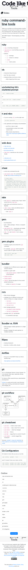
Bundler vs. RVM (5, 511)
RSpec (3, 514)
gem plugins (4, 502)
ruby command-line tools (7, 476)
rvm (3, 508)
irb (2, 482)
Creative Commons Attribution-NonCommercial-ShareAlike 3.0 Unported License (14, 555)
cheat (3, 494)
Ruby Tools (14, 6)
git (2, 520)
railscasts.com (7, 158)
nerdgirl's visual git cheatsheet (14, 440)
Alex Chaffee (16, 552)
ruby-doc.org (7, 146)
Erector (18, 564)
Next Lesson (24, 6)
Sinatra (14, 564)
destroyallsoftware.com (10, 160)
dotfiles (3, 517)
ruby (3, 479)
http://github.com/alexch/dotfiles (12, 361)
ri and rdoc (4, 488)
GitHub (4, 382)
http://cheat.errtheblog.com (14, 175)
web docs (4, 491)
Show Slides (14, 533)
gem (3, 499)
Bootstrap (11, 566)
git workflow (4, 523)
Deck (22, 564)
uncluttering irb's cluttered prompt (9, 485)
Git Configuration (5, 529)
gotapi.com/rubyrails (9, 148)
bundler (3, 505)
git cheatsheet (5, 526)
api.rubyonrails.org (8, 150)
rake (3, 496)
